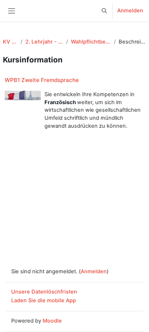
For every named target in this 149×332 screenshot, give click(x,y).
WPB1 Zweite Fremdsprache (42, 80)
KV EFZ (10, 41)
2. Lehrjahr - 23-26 (44, 41)
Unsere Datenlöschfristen (44, 291)
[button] (104, 11)
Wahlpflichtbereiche (91, 41)
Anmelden (130, 10)
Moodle (52, 320)
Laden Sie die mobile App (43, 300)
